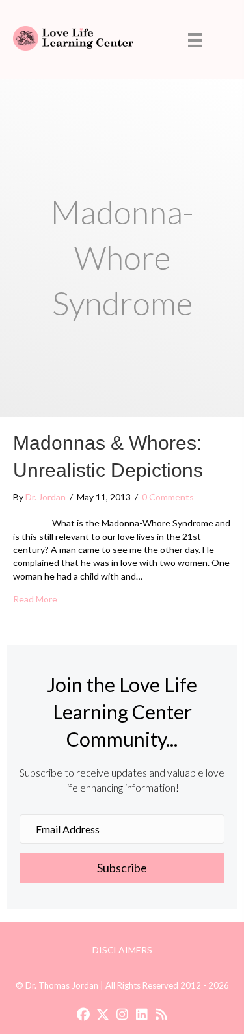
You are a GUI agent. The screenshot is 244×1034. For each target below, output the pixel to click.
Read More (35, 598)
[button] (122, 868)
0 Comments (168, 496)
